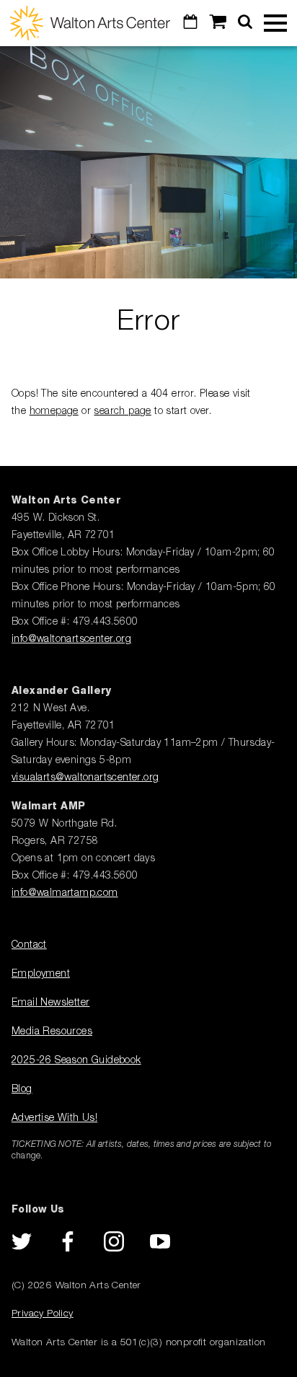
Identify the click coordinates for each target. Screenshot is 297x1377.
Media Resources (52, 1031)
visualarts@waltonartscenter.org (85, 778)
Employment (41, 974)
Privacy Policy (43, 1313)
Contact (29, 945)
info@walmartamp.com (65, 893)
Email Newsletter (50, 1003)
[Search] (245, 23)
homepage (54, 411)
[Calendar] (190, 23)
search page (122, 411)
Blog (22, 1089)
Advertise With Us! (54, 1118)
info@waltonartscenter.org (71, 639)
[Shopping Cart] (217, 23)
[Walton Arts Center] (90, 23)
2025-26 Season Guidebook (76, 1060)
